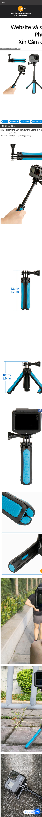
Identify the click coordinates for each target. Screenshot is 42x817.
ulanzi (5, 121)
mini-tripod (14, 121)
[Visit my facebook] (40, 410)
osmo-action (37, 121)
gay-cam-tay (25, 121)
